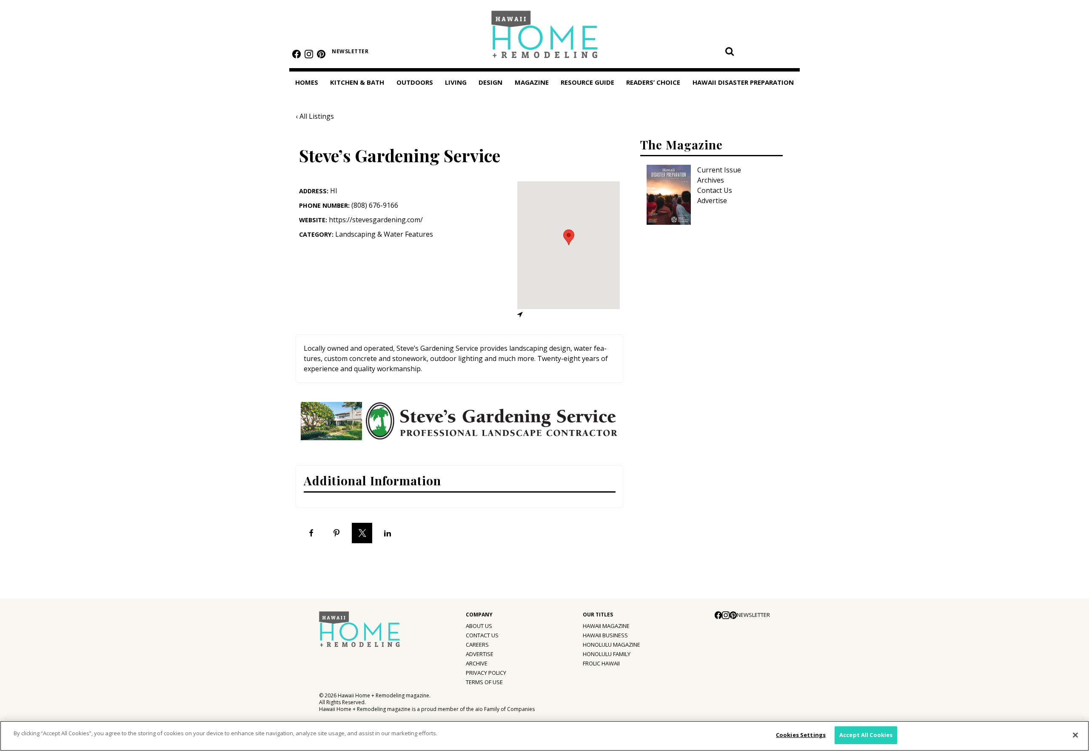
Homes (306, 82)
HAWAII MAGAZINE (606, 626)
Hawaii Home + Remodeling (545, 37)
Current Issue (719, 170)
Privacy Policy (486, 672)
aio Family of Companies (505, 709)
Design (490, 82)
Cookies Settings (801, 735)
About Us (479, 626)
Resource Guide (587, 82)
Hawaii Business (605, 635)
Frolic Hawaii (601, 663)
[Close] (1075, 734)
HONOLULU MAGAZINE (611, 644)
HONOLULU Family (606, 654)
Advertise (712, 200)
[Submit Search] (729, 51)
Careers (477, 644)
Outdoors (414, 82)
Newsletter (350, 51)
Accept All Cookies (865, 735)
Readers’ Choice (653, 82)
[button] (568, 237)
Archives (710, 180)
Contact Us (714, 190)
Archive (476, 663)
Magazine (532, 82)
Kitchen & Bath (357, 82)
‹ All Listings (315, 116)
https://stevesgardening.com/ (376, 219)
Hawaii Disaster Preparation (743, 82)
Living (456, 82)
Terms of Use (484, 682)
